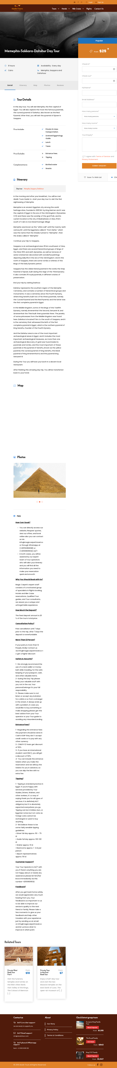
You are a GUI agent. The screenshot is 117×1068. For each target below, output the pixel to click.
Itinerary (23, 85)
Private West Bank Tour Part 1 (12, 972)
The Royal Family (92, 1038)
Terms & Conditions (55, 1035)
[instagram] (81, 2)
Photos (47, 85)
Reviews (60, 85)
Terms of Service (103, 156)
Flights (89, 9)
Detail (10, 85)
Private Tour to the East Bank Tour (45, 972)
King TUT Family (91, 1052)
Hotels (64, 9)
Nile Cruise (76, 9)
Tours (54, 9)
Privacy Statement (90, 159)
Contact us (99, 9)
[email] (74, 2)
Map (35, 85)
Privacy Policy (52, 1029)
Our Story (51, 1024)
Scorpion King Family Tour (93, 1023)
